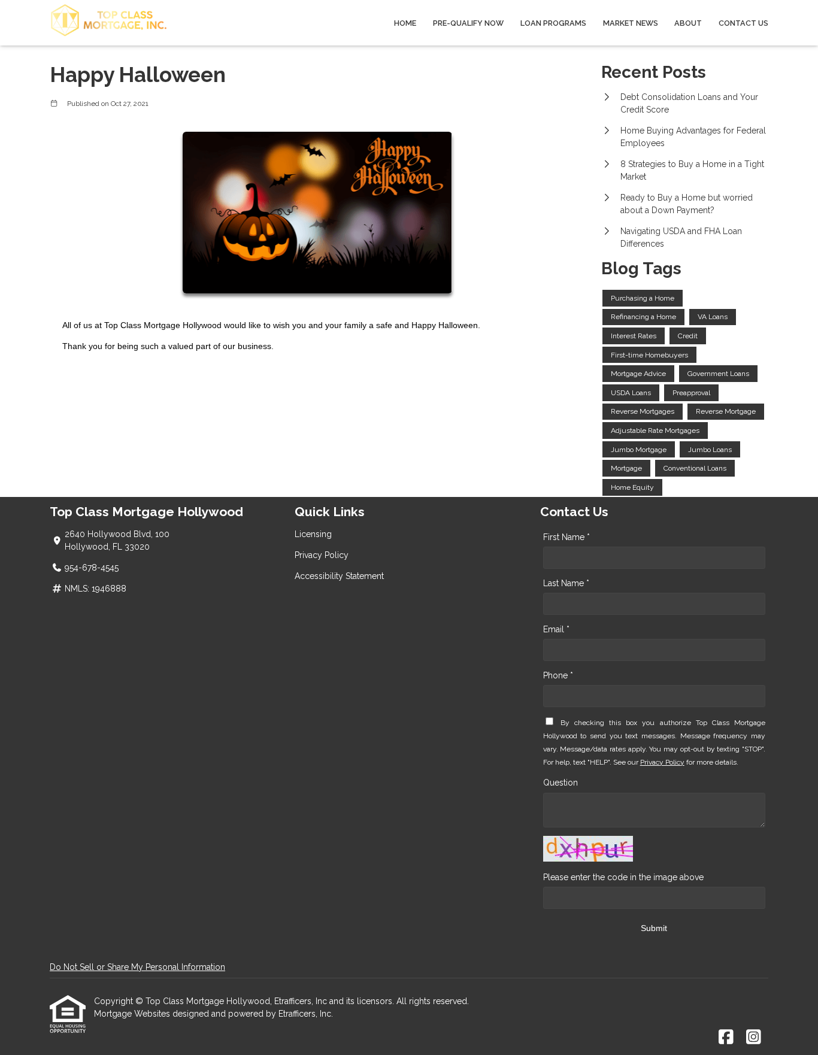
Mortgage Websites (133, 1013)
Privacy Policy (322, 555)
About (688, 23)
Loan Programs (553, 23)
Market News (630, 23)
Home (405, 23)
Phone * (558, 675)
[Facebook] (726, 1038)
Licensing (313, 534)
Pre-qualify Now (468, 23)
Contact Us (743, 23)
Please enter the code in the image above (623, 877)
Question (560, 782)
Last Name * (566, 583)
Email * (556, 629)
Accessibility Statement (339, 576)
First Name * (566, 537)
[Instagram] (753, 1038)
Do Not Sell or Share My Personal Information (137, 967)
